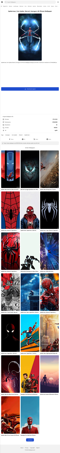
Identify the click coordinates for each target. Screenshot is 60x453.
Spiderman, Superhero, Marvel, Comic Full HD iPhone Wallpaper (9, 353)
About (21, 447)
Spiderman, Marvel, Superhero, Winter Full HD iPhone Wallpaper (48, 312)
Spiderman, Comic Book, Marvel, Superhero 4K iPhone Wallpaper (9, 312)
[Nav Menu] (58, 2)
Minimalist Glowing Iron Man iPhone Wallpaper (30, 271)
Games (34, 6)
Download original (31, 89)
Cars (26, 6)
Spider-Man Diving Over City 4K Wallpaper (47, 189)
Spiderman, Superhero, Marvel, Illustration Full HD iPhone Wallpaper (30, 230)
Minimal (29, 6)
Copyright (32, 447)
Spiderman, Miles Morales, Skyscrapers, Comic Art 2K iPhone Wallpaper (48, 271)
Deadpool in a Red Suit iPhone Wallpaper (28, 435)
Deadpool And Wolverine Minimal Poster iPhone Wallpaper (29, 394)
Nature (10, 6)
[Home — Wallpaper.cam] (2, 2)
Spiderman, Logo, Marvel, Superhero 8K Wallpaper (49, 230)
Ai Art (48, 6)
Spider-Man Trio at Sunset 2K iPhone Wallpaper (10, 435)
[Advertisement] (30, 75)
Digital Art (5, 6)
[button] (11, 139)
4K (56, 125)
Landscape (15, 6)
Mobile (55, 127)
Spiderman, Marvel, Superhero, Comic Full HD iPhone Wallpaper (9, 230)
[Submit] (5, 2)
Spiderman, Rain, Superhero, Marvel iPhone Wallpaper (30, 312)
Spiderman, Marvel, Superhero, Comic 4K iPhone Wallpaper (9, 271)
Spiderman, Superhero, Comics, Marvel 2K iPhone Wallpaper (28, 353)
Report (38, 447)
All (1, 6)
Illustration (39, 6)
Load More (30, 440)
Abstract (21, 6)
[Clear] (54, 2)
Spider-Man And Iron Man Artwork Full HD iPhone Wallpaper (9, 189)
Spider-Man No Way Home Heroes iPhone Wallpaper (9, 394)
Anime (44, 6)
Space (52, 6)
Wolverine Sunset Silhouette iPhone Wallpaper (49, 394)
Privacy (26, 447)
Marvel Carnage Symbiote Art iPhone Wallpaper (30, 189)
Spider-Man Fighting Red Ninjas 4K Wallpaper (48, 353)
